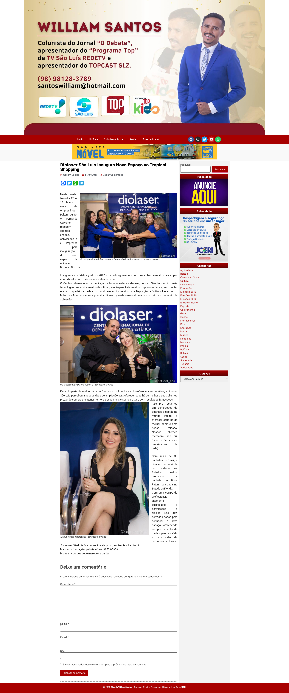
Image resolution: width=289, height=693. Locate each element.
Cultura (184, 280)
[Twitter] (205, 139)
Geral (183, 313)
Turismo (184, 363)
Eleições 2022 (188, 298)
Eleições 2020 (188, 295)
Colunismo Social (113, 139)
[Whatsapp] (218, 139)
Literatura (185, 327)
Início (80, 139)
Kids (182, 324)
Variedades (186, 367)
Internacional (187, 320)
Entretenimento (151, 139)
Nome (64, 624)
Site (62, 651)
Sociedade (186, 360)
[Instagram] (198, 139)
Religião (184, 353)
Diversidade (187, 284)
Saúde (133, 139)
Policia (184, 345)
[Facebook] (191, 139)
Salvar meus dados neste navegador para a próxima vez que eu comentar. (105, 664)
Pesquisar (185, 165)
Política (93, 139)
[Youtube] (211, 139)
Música (184, 335)
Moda (183, 331)
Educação (186, 288)
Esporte (184, 306)
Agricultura (186, 270)
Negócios (185, 338)
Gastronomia (187, 309)
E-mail (64, 637)
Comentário (68, 584)
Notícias (185, 342)
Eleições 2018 (188, 291)
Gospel (184, 316)
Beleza (184, 273)
